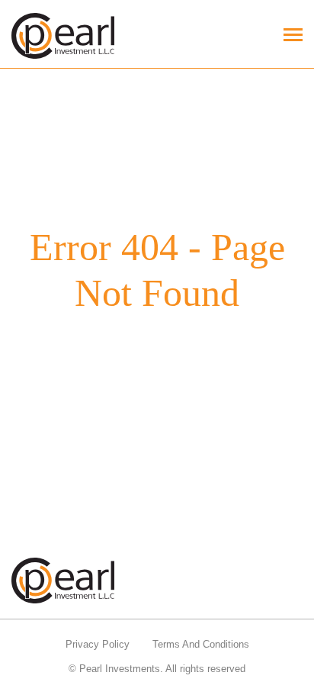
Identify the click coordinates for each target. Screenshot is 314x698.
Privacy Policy (98, 644)
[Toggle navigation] (293, 36)
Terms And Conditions (200, 644)
